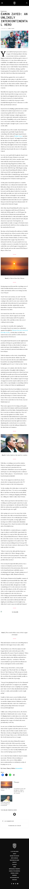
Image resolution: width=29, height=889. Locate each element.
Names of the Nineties (14, 871)
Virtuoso (14, 879)
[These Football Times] (14, 2)
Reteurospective (14, 877)
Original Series (14, 873)
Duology (14, 864)
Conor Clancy (11, 28)
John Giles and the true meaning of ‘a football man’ (5, 804)
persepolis (10, 810)
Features (4, 11)
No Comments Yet (9, 821)
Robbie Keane (18, 136)
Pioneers (14, 875)
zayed (15, 810)
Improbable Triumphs (14, 868)
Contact (14, 862)
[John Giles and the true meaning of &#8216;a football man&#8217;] (6, 798)
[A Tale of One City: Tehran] (6, 784)
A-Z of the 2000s (14, 851)
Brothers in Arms (14, 860)
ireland (5, 810)
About (14, 853)
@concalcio (19, 768)
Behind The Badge (14, 855)
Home (14, 866)
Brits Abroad (14, 858)
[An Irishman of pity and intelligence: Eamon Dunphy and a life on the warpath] (19, 784)
